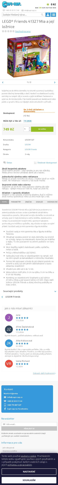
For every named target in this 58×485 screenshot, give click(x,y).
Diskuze (39, 202)
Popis (4, 202)
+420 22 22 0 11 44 (14, 401)
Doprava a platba (10, 451)
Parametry (16, 202)
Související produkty (13, 291)
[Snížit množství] (30, 130)
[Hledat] (42, 15)
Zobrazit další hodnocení (44, 373)
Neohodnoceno (23, 31)
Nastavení (29, 471)
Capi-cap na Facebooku (17, 409)
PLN (50, 8)
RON (54, 8)
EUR (43, 8)
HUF (47, 8)
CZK (40, 8)
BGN (36, 8)
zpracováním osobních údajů (35, 433)
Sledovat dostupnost (46, 162)
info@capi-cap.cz (14, 397)
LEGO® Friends (31, 149)
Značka (28, 202)
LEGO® (28, 144)
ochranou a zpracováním (20, 464)
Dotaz (9, 162)
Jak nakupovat (8, 447)
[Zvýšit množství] (30, 128)
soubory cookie (28, 456)
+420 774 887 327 (14, 405)
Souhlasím (29, 480)
